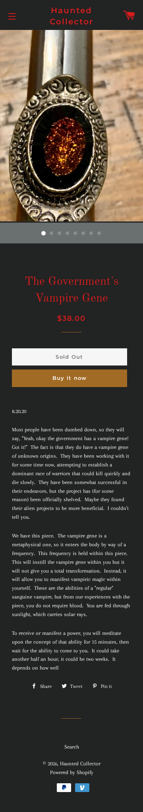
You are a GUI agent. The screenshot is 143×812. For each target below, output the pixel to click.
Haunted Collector (71, 16)
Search (71, 747)
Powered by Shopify (71, 772)
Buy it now (69, 378)
